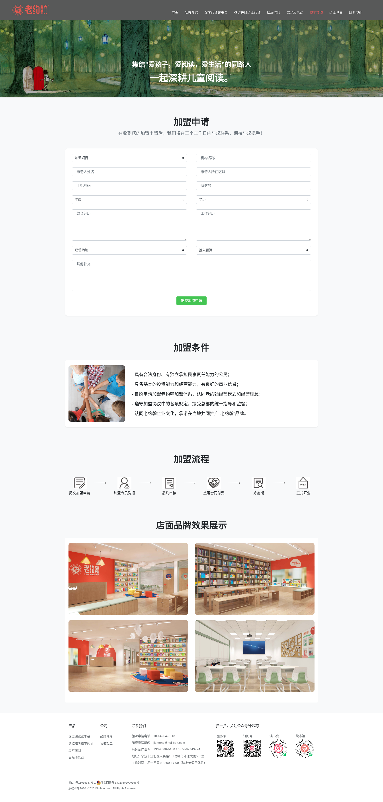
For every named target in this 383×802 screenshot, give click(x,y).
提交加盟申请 (191, 300)
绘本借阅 (273, 12)
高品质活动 (295, 12)
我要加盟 (316, 12)
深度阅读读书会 (216, 12)
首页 (175, 12)
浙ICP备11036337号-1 (82, 782)
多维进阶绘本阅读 (247, 12)
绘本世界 (336, 12)
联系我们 (355, 12)
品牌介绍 (191, 12)
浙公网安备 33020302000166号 (120, 782)
